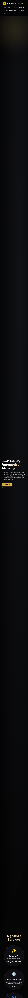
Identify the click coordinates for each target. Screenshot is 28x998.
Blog (10, 13)
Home (4, 7)
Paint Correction (13, 10)
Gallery (22, 10)
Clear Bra (5, 10)
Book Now (7, 484)
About (9, 7)
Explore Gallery (8, 489)
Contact (5, 13)
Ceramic (21, 7)
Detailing (15, 7)
